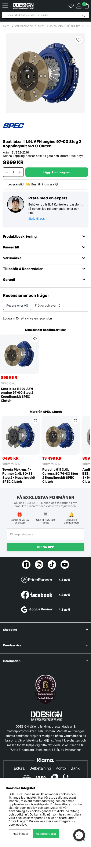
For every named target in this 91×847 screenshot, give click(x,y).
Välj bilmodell (24, 26)
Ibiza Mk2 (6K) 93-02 (65, 26)
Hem (6, 26)
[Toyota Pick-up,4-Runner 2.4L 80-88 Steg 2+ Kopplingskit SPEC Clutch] (20, 435)
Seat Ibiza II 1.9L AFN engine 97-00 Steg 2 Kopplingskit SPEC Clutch (17, 395)
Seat (41, 26)
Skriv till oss (36, 218)
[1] (45, 73)
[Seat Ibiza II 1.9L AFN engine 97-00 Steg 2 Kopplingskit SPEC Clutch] (19, 354)
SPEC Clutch (9, 383)
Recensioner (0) (17, 305)
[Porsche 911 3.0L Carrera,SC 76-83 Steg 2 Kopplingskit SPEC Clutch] (60, 435)
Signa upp (45, 547)
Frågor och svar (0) (48, 305)
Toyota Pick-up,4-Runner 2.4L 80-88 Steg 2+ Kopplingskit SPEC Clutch (18, 475)
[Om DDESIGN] (45, 689)
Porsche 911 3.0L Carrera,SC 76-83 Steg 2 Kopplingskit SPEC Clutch (60, 475)
